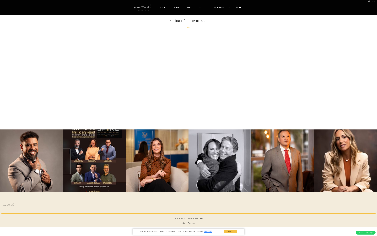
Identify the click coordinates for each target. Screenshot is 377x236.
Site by (185, 223)
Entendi (230, 232)
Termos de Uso (179, 218)
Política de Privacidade (195, 218)
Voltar (188, 27)
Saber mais (208, 232)
